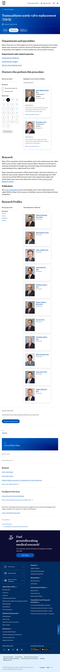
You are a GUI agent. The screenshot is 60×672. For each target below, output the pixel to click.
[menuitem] (5, 30)
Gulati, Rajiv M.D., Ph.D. (41, 268)
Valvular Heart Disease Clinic (12, 65)
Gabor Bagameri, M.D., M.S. (42, 91)
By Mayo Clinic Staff (7, 410)
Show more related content (9, 484)
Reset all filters (7, 131)
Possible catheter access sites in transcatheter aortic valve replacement (22, 480)
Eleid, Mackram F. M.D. (42, 232)
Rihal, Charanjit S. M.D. (42, 354)
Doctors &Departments (13, 30)
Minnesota (4, 218)
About (5, 30)
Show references (6, 460)
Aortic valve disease (7, 472)
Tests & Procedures (9, 9)
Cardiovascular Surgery (10, 61)
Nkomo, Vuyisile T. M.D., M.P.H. (41, 303)
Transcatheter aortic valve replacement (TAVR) (16, 526)
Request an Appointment (11, 24)
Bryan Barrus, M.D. (41, 122)
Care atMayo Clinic (24, 30)
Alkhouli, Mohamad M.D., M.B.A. (41, 216)
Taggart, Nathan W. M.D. (41, 390)
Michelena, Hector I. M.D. (41, 286)
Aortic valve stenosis (7, 476)
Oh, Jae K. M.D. (40, 319)
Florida (4, 216)
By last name (5, 95)
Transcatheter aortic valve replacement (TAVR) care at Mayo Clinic (20, 414)
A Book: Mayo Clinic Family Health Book (13, 496)
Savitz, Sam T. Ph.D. (41, 372)
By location (5, 84)
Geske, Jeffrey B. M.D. (42, 250)
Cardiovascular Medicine (10, 58)
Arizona (4, 213)
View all (4, 220)
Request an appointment (11, 421)
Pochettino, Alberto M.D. (41, 338)
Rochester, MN (9, 91)
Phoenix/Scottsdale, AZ (11, 88)
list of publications (12, 190)
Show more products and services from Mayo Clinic (16, 500)
